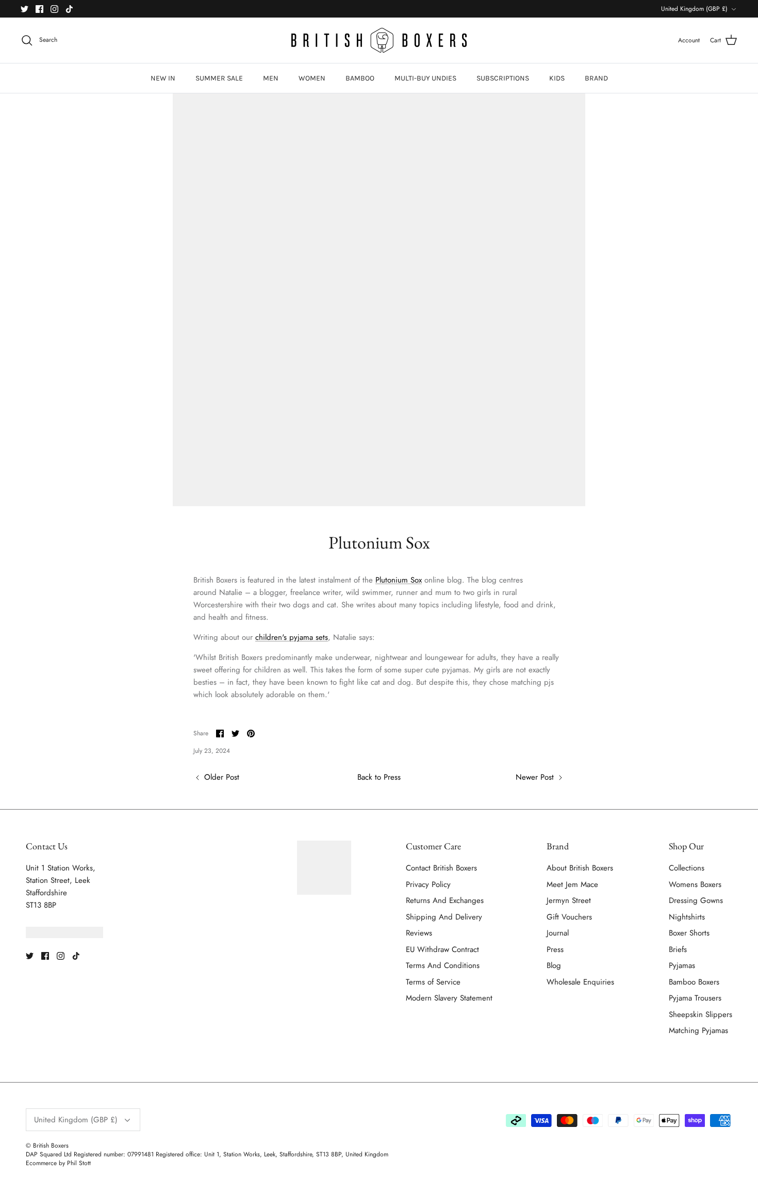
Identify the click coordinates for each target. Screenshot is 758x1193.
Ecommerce (41, 1163)
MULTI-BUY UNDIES (425, 78)
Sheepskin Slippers (700, 1014)
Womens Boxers (695, 884)
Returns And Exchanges (445, 900)
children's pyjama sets (291, 637)
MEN (270, 78)
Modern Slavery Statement (449, 998)
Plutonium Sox (398, 580)
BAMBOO (359, 78)
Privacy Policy (428, 884)
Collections (686, 868)
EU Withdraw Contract (442, 949)
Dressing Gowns (696, 900)
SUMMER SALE (219, 78)
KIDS (557, 78)
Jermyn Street (569, 900)
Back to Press (379, 777)
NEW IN (163, 78)
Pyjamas (682, 965)
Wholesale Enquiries (580, 982)
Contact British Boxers (441, 868)
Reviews (419, 933)
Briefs (678, 949)
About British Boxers (580, 868)
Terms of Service (433, 982)
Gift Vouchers (569, 917)
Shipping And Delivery (444, 917)
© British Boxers (47, 1145)
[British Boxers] (379, 40)
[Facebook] (39, 9)
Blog (554, 965)
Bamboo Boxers (694, 982)
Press (555, 949)
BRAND (596, 78)
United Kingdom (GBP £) (694, 8)
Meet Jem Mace (572, 884)
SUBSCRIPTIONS (502, 78)
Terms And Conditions (443, 965)
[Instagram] (54, 9)
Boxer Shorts (689, 933)
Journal (558, 933)
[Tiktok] (69, 9)
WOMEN (312, 78)
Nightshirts (687, 917)
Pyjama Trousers (695, 998)
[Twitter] (24, 9)
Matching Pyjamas (698, 1030)
